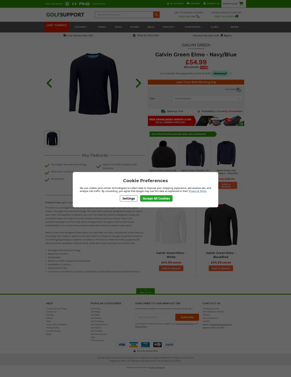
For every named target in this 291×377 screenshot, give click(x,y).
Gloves (134, 26)
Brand (235, 26)
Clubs (215, 26)
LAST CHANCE (56, 25)
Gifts (93, 337)
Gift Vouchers (97, 340)
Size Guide (230, 89)
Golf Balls (95, 315)
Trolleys (168, 26)
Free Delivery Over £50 (80, 35)
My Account (177, 3)
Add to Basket (226, 185)
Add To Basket (171, 268)
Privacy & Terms (197, 191)
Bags (118, 26)
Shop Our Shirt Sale (148, 35)
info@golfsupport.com (220, 324)
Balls (151, 26)
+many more (98, 3)
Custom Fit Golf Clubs (56, 308)
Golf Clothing (97, 321)
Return (49, 318)
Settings (128, 198)
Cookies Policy (53, 331)
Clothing (80, 26)
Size (152, 98)
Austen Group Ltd (157, 367)
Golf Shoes (96, 327)
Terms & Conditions (185, 324)
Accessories (193, 26)
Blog (48, 334)
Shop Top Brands (54, 3)
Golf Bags (96, 311)
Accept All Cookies (156, 198)
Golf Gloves (96, 318)
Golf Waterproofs (99, 324)
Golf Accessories (99, 334)
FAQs (48, 321)
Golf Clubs (96, 308)
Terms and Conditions (56, 324)
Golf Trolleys (97, 331)
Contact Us (213, 3)
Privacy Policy (52, 327)
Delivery (195, 3)
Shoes (102, 26)
